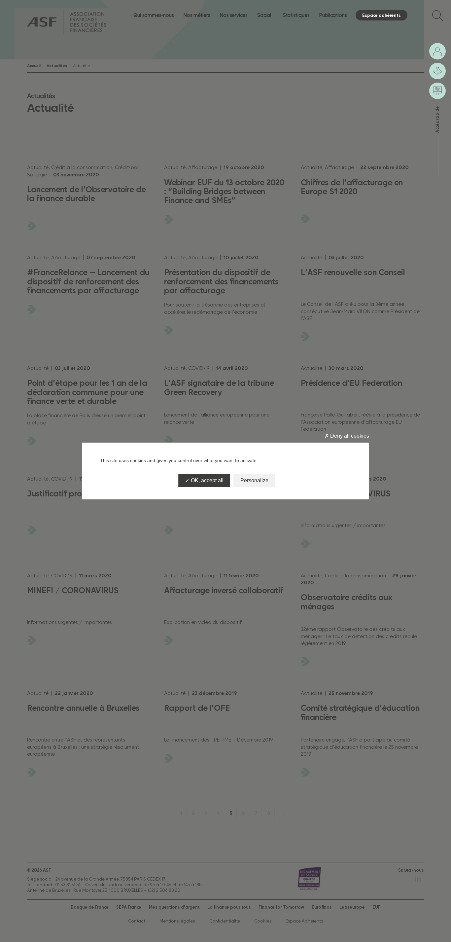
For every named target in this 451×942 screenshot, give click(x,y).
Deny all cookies (349, 436)
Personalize (254, 480)
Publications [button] (333, 15)
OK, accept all (207, 480)
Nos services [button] (233, 15)
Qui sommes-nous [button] (153, 15)
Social (264, 15)
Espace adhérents (381, 15)
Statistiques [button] (296, 15)
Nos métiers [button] (197, 15)
